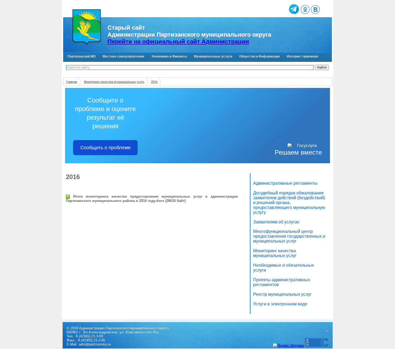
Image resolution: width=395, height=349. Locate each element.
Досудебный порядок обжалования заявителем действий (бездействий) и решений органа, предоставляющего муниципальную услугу (289, 203)
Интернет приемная (302, 56)
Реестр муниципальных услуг (282, 294)
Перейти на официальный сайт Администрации (178, 41)
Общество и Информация (259, 56)
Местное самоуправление (123, 56)
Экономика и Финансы (169, 56)
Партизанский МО (81, 56)
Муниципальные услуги (213, 56)
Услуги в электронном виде (280, 304)
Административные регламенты (285, 183)
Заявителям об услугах (276, 222)
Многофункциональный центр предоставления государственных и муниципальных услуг (289, 236)
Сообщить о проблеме (105, 147)
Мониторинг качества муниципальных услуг (114, 81)
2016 (154, 81)
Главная (71, 81)
